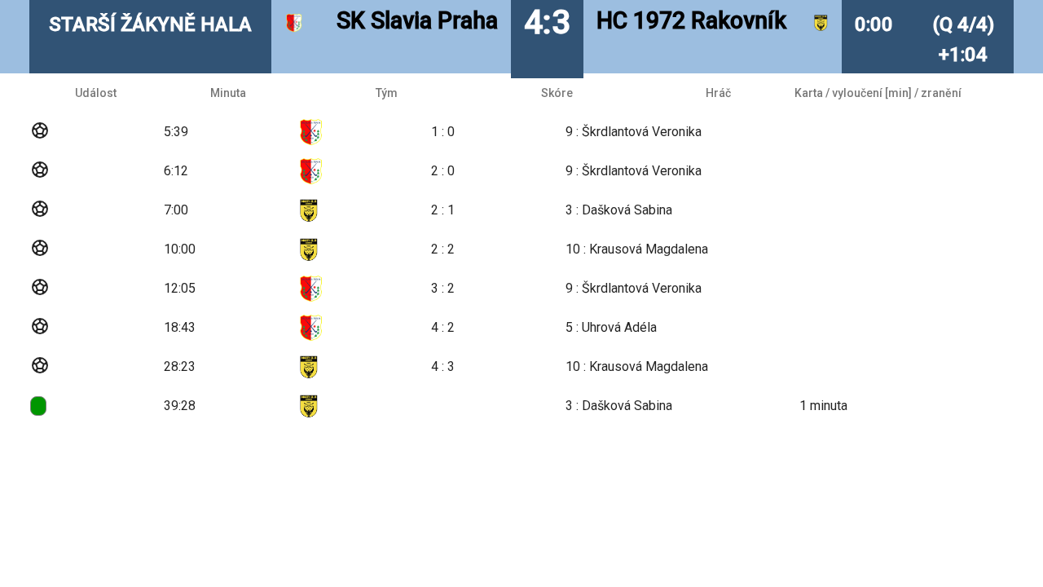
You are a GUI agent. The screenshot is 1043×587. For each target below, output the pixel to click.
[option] (521, 132)
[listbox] (521, 249)
